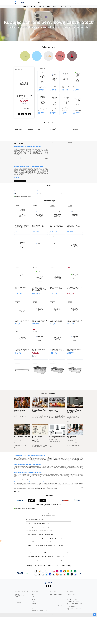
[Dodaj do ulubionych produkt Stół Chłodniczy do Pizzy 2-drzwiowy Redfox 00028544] (81, 330)
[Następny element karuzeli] (82, 500)
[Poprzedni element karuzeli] (15, 500)
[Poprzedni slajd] (2, 24)
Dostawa (34, 603)
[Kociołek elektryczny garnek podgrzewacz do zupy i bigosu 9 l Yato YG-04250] (43, 105)
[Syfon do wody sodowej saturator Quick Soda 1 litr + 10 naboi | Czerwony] (23, 343)
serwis (81, 477)
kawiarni (56, 458)
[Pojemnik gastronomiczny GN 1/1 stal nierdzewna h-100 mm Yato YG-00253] (75, 374)
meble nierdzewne (78, 459)
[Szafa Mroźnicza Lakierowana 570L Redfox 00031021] (58, 250)
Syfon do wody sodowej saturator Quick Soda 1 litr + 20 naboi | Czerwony (74, 321)
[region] (48, 57)
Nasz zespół (34, 608)
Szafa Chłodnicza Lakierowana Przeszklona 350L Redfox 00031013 (56, 288)
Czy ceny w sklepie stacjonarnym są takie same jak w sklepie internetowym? (44, 560)
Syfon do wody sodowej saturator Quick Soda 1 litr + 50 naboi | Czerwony (39, 321)
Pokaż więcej (17, 491)
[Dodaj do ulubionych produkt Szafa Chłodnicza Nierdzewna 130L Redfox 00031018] (28, 268)
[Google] (50, 586)
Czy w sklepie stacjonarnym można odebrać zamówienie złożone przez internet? (45, 545)
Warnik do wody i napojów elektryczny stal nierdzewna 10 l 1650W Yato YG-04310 (42, 86)
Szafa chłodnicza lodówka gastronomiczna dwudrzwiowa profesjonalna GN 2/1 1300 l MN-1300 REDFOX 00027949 (39, 289)
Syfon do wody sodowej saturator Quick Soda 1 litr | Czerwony (22, 321)
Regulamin (34, 596)
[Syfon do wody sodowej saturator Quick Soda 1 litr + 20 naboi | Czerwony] (75, 313)
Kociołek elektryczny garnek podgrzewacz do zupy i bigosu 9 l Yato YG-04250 (42, 109)
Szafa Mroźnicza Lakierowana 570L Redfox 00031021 (56, 256)
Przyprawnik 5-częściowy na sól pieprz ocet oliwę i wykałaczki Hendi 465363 (54, 109)
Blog (50, 596)
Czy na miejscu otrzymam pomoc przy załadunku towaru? (40, 534)
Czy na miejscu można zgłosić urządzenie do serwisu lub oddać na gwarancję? (45, 556)
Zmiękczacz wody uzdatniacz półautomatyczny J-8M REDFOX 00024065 (38, 226)
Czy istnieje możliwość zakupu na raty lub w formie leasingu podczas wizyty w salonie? (47, 552)
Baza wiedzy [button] (53, 591)
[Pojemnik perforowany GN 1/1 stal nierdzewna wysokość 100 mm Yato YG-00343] (58, 374)
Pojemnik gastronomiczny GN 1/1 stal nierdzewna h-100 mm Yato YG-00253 (74, 381)
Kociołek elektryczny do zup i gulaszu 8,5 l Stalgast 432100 (54, 85)
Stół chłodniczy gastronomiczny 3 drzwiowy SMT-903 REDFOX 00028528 (57, 350)
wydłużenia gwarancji (38, 488)
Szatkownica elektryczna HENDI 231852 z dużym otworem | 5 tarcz (22, 256)
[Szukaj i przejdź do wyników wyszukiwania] (59, 2)
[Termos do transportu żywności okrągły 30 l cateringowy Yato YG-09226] (67, 82)
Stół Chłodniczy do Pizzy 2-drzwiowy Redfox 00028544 (74, 350)
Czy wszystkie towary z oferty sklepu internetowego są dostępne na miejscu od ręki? (46, 538)
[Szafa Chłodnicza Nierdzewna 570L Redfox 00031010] (75, 250)
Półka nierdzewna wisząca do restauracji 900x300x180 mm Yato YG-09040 (22, 381)
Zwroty (33, 601)
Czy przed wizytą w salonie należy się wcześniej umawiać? (40, 527)
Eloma (51, 459)
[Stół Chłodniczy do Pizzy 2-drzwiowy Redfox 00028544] (75, 343)
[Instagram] (48, 586)
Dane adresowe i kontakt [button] (21, 591)
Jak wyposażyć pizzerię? (54, 600)
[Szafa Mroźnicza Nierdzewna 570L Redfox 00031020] (40, 250)
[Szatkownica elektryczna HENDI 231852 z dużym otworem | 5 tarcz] (23, 250)
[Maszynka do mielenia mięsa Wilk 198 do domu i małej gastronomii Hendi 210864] (78, 82)
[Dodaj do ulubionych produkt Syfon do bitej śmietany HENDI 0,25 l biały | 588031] (46, 330)
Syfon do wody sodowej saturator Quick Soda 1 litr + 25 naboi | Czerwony (57, 321)
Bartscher (56, 459)
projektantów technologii (29, 467)
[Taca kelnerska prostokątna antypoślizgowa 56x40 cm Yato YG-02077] (75, 219)
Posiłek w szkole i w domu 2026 (56, 594)
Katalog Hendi (70, 596)
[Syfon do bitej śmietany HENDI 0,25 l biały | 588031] (40, 343)
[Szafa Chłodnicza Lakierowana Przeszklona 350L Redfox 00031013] (58, 282)
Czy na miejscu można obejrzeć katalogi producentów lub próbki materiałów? (45, 549)
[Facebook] (46, 586)
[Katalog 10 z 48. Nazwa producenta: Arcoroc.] (54, 500)
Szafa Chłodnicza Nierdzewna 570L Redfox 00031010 (73, 256)
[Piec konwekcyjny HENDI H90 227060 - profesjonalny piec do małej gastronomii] (25, 90)
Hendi (45, 459)
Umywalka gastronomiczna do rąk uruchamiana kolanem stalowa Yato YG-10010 (77, 109)
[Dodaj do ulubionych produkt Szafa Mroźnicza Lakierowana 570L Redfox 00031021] (63, 236)
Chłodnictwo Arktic (71, 606)
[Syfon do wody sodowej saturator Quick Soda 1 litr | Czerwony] (23, 313)
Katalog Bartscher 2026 (72, 599)
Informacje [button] (35, 591)
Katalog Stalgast (70, 597)
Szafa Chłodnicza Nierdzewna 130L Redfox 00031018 (21, 288)
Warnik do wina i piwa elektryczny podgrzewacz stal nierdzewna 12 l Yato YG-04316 (57, 226)
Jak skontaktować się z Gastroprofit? (35, 519)
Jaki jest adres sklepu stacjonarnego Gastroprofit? (38, 523)
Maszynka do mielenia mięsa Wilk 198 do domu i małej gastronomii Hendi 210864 (77, 86)
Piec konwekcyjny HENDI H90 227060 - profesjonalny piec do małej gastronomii (24, 97)
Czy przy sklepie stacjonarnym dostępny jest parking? (39, 530)
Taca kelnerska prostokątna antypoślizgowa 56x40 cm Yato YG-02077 (73, 226)
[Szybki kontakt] (94, 614)
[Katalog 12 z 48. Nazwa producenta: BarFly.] (77, 500)
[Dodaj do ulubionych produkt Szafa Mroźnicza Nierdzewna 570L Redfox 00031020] (46, 236)
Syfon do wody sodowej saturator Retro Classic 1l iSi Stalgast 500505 (74, 288)
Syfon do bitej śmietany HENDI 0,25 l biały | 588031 (39, 350)
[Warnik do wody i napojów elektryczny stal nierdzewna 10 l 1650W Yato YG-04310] (43, 82)
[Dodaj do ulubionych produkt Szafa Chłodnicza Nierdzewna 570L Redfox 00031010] (81, 236)
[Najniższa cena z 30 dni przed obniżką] (27, 103)
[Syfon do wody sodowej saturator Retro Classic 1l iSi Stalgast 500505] (75, 282)
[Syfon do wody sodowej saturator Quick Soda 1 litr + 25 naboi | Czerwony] (58, 313)
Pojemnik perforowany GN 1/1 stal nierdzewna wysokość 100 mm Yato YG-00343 (57, 382)
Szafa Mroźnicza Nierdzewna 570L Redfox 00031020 (38, 256)
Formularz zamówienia (71, 594)
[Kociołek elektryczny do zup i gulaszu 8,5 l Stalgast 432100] (55, 82)
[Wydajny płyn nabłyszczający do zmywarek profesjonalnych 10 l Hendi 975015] (67, 105)
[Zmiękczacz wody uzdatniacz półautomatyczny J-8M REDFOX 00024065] (40, 219)
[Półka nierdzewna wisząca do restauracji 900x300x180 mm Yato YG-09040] (23, 374)
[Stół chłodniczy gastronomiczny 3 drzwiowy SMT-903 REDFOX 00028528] (58, 343)
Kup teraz (20, 180)
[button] (25, 6)
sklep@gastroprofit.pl (19, 600)
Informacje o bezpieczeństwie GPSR (39, 610)
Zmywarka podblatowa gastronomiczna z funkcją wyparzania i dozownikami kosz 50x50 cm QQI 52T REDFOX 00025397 (22, 227)
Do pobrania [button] (70, 591)
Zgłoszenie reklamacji (36, 597)
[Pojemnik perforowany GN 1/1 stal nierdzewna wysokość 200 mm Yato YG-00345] (40, 374)
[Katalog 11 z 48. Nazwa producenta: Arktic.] (65, 500)
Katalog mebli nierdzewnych (73, 601)
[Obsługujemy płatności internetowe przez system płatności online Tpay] (48, 573)
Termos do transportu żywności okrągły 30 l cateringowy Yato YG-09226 (65, 86)
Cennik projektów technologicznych (57, 605)
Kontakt (33, 594)
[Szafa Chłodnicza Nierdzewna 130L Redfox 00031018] (23, 282)
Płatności (34, 605)
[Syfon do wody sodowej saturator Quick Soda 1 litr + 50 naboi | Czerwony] (40, 313)
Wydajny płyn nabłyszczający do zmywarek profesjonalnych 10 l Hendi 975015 (65, 109)
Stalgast (48, 459)
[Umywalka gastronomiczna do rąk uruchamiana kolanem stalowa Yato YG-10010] (78, 105)
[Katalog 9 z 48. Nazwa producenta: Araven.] (42, 500)
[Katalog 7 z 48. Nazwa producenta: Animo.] (20, 500)
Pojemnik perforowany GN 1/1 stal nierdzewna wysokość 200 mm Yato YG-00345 (39, 382)
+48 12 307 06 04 (18, 602)
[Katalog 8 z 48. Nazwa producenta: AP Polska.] (31, 500)
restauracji (50, 458)
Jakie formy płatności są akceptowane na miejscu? (38, 541)
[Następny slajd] (95, 24)
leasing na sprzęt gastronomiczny (20, 484)
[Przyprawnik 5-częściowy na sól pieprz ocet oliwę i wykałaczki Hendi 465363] (55, 105)
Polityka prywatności (36, 599)
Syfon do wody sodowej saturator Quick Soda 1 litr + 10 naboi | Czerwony (22, 350)
